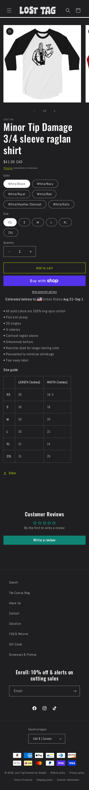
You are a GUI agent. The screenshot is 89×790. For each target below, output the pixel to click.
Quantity (8, 243)
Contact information (68, 779)
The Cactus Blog (19, 593)
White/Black (16, 184)
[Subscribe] (75, 691)
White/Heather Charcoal (25, 204)
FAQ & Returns (18, 634)
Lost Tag (20, 772)
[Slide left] (34, 111)
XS (10, 222)
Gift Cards (15, 644)
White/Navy (45, 184)
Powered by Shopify (36, 772)
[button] (9, 10)
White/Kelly (61, 204)
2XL (10, 232)
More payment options (44, 292)
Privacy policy (77, 772)
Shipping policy (45, 779)
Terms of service (23, 779)
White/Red (44, 194)
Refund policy (58, 772)
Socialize (15, 623)
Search (13, 582)
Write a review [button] (44, 540)
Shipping (8, 167)
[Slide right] (55, 111)
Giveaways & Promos (23, 654)
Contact (14, 613)
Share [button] (12, 473)
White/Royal (16, 194)
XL (65, 222)
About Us (15, 603)
